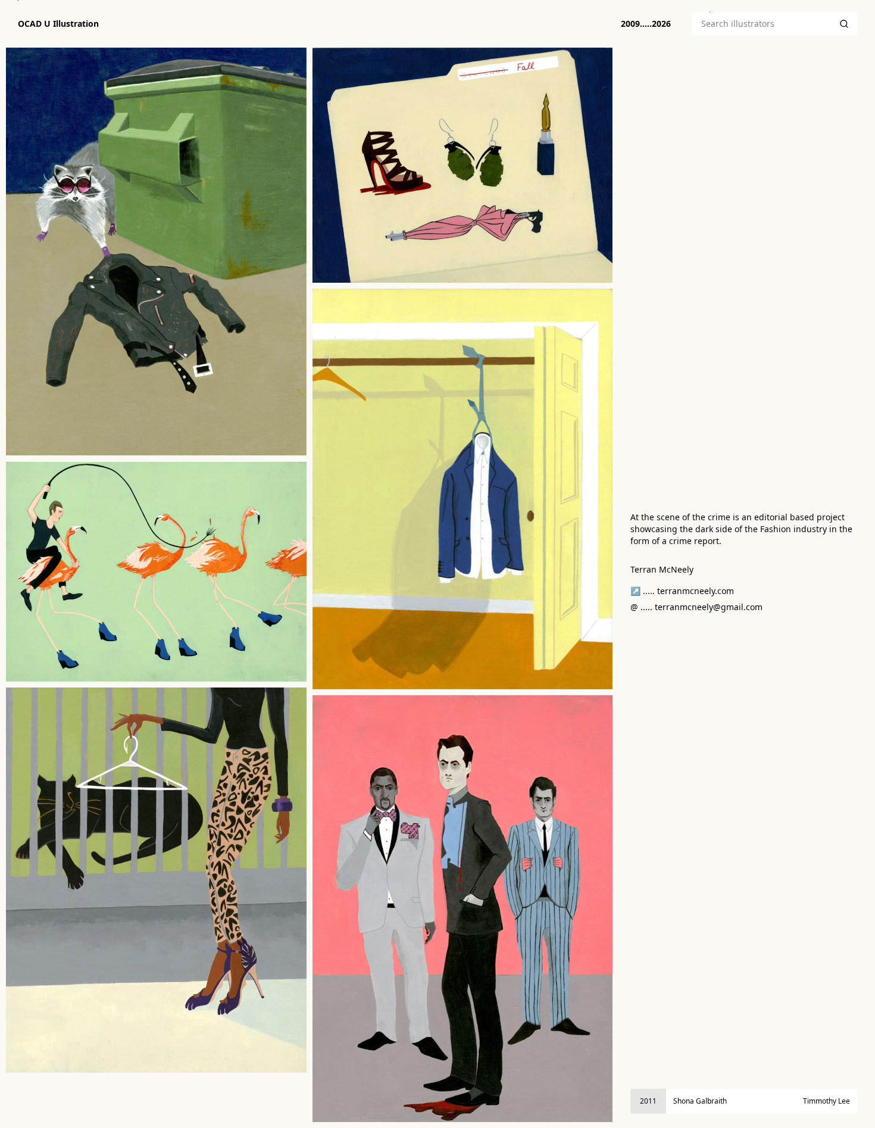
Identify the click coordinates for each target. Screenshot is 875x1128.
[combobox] (761, 24)
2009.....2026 (646, 23)
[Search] (844, 24)
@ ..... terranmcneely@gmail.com (696, 607)
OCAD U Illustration (58, 24)
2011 (648, 1101)
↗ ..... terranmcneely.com (682, 590)
